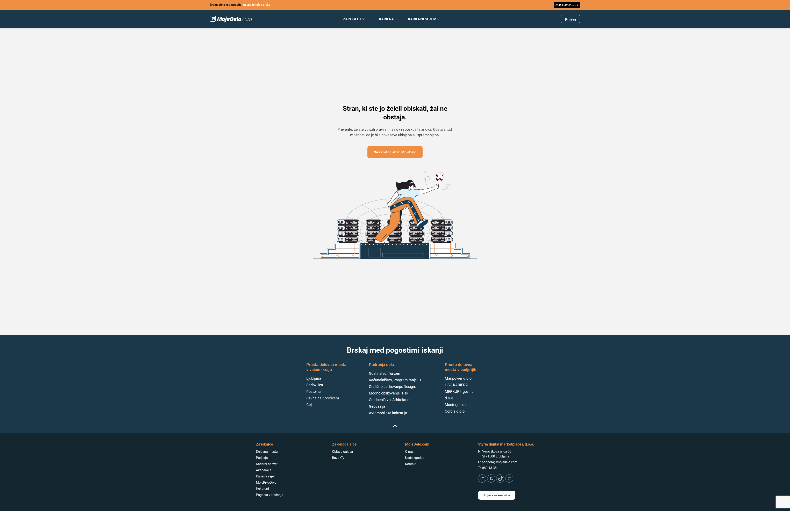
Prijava (570, 19)
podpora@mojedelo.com (499, 462)
